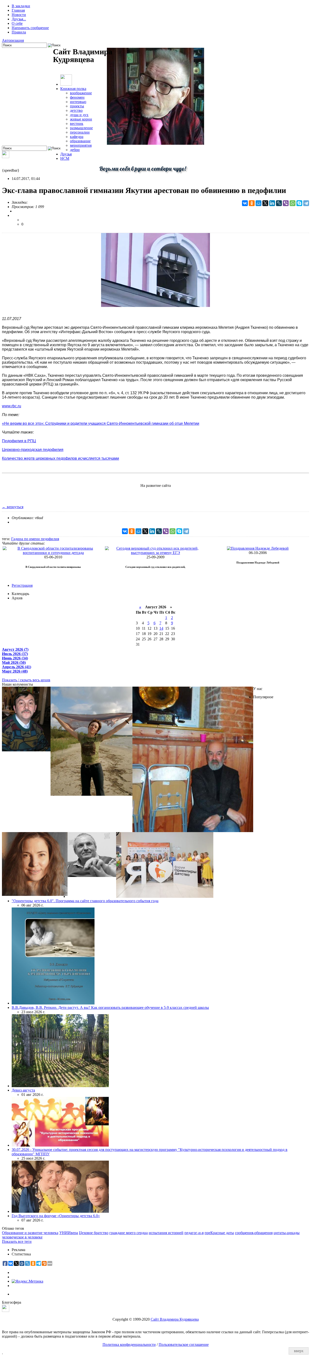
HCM (64, 158)
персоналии (80, 132)
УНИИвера (68, 1233)
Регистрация (22, 585)
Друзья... (19, 19)
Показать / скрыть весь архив (26, 680)
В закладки (21, 6)
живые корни (81, 119)
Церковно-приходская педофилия (32, 450)
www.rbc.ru (11, 406)
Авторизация (13, 40)
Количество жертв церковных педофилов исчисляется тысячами (60, 458)
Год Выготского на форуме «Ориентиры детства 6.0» (56, 1216)
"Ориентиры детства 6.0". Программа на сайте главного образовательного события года (85, 901)
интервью (78, 102)
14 (161, 628)
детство (76, 110)
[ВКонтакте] (245, 203)
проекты (77, 106)
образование (80, 141)
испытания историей (166, 1233)
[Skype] (299, 203)
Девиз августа (23, 1090)
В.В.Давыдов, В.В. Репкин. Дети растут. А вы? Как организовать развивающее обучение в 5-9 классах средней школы (110, 1007)
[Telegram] (306, 203)
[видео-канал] (5, 157)
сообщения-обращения (254, 1233)
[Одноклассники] (252, 203)
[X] (265, 203)
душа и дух (79, 115)
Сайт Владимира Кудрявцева (175, 1319)
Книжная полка (73, 89)
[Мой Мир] (258, 203)
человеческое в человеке (22, 1237)
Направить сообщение (30, 28)
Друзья (66, 154)
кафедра (76, 137)
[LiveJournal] (279, 203)
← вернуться (12, 507)
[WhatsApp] (292, 203)
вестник (76, 123)
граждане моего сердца (128, 1233)
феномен (77, 97)
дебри (75, 150)
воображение (81, 93)
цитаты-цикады (287, 1233)
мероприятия (81, 145)
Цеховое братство (93, 1233)
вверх (298, 1351)
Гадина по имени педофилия (35, 539)
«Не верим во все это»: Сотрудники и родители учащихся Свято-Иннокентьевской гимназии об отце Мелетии (100, 423)
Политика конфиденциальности (129, 1344)
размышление (81, 128)
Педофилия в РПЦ (19, 441)
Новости (19, 15)
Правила (19, 32)
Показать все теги (17, 1241)
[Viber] (286, 203)
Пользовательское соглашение (184, 1344)
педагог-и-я (194, 1233)
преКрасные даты (219, 1233)
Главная (18, 10)
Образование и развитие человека (30, 1233)
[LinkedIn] (272, 203)
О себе (17, 23)
